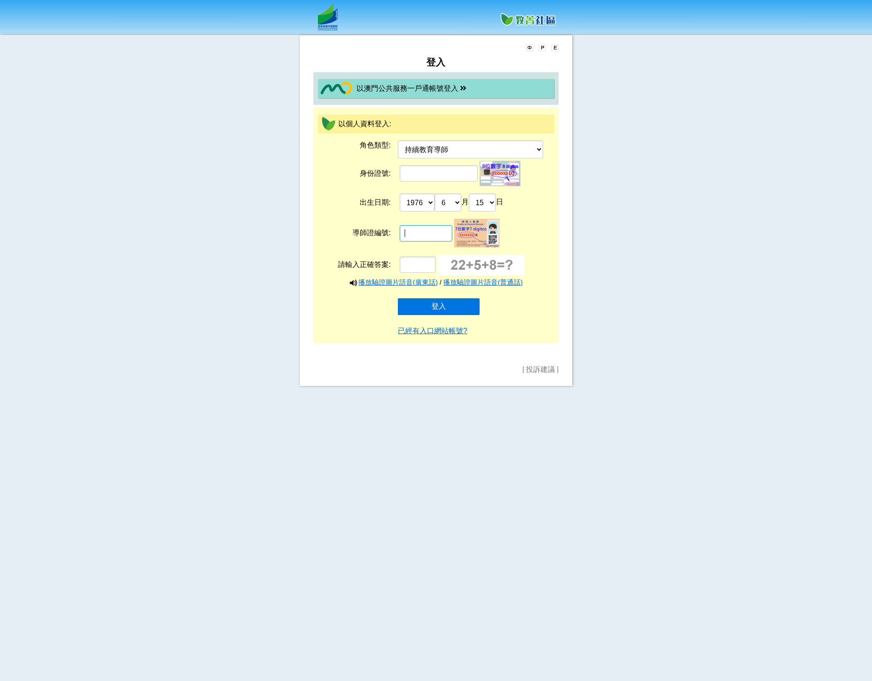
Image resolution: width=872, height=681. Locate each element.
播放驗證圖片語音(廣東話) (398, 282)
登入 (438, 306)
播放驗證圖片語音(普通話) (483, 282)
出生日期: (375, 202)
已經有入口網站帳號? (432, 331)
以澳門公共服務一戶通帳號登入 (408, 88)
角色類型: (375, 145)
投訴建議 (540, 369)
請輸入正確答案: (364, 264)
